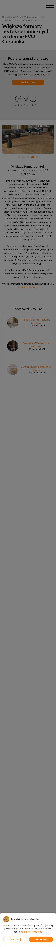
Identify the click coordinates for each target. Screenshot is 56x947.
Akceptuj (41, 939)
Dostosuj (15, 939)
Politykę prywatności (32, 931)
